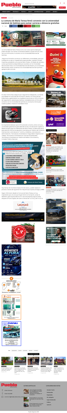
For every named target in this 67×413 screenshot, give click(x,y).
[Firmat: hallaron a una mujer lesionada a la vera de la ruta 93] (56, 161)
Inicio (2, 14)
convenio (19, 350)
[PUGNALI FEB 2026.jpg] (23, 333)
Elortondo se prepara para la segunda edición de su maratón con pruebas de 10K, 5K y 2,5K (20, 370)
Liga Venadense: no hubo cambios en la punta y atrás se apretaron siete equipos (59, 370)
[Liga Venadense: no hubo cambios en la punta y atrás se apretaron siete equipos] (60, 361)
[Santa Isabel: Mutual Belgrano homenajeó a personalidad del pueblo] (33, 361)
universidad (36, 350)
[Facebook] (60, 3)
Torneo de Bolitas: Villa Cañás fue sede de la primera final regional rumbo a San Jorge (46, 369)
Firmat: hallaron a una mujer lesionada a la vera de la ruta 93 (55, 170)
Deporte (55, 366)
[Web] (56, 118)
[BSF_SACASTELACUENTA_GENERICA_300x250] (56, 235)
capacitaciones (14, 350)
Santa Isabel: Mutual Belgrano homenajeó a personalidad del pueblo (33, 369)
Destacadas (48, 145)
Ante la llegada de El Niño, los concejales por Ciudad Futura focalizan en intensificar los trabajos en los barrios (54, 149)
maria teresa (25, 350)
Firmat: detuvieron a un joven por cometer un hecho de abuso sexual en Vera (55, 190)
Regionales (5, 14)
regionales (30, 350)
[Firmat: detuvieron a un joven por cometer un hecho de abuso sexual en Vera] (56, 180)
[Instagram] (64, 3)
